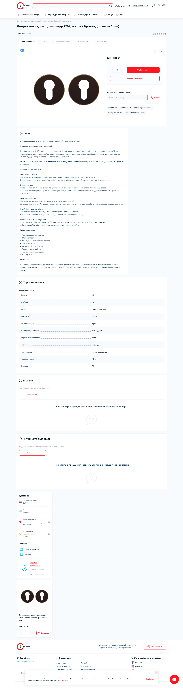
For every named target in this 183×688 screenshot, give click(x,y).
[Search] (110, 6)
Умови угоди (61, 663)
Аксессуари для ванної (88, 15)
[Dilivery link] (49, 522)
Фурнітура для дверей (58, 15)
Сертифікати (86, 666)
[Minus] (112, 70)
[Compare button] (161, 51)
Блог (122, 15)
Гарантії (84, 663)
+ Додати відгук (32, 394)
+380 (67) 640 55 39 (25, 661)
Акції (110, 15)
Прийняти (150, 679)
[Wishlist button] (155, 51)
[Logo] (23, 5)
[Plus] (122, 70)
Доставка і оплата (63, 666)
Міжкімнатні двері (30, 15)
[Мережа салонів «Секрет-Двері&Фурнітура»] (53, 646)
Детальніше (63, 680)
